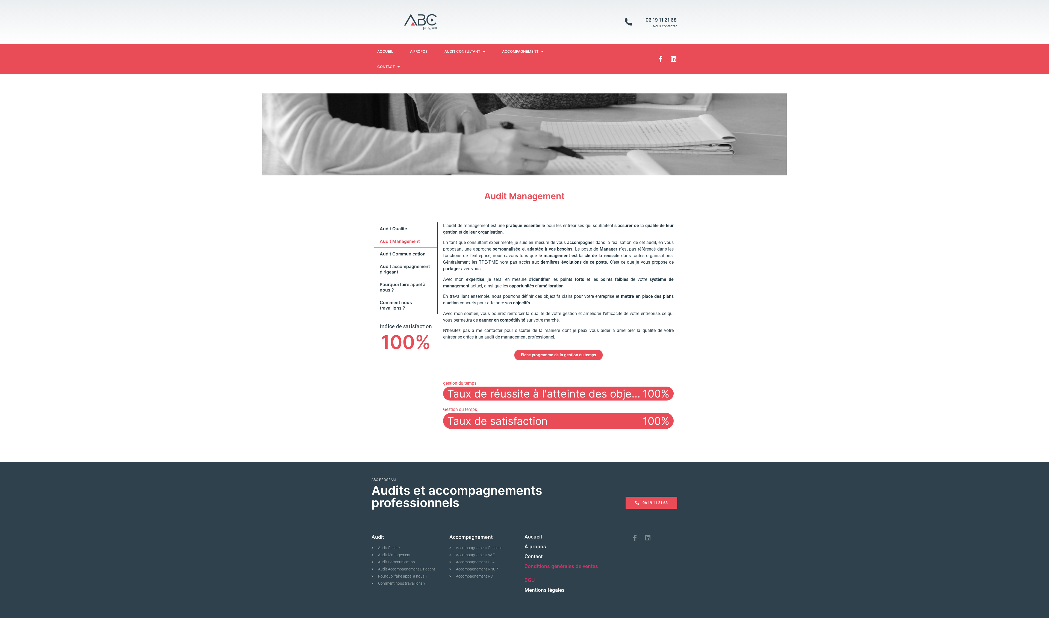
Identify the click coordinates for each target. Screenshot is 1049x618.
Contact (386, 66)
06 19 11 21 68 (661, 20)
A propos (419, 51)
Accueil (385, 51)
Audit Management (400, 241)
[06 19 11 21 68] (628, 21)
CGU (529, 580)
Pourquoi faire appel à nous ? (402, 287)
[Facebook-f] (660, 59)
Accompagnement (520, 51)
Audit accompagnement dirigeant (405, 269)
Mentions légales (544, 590)
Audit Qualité (393, 228)
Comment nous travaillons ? (396, 305)
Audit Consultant (462, 51)
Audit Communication (403, 254)
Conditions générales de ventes (561, 566)
